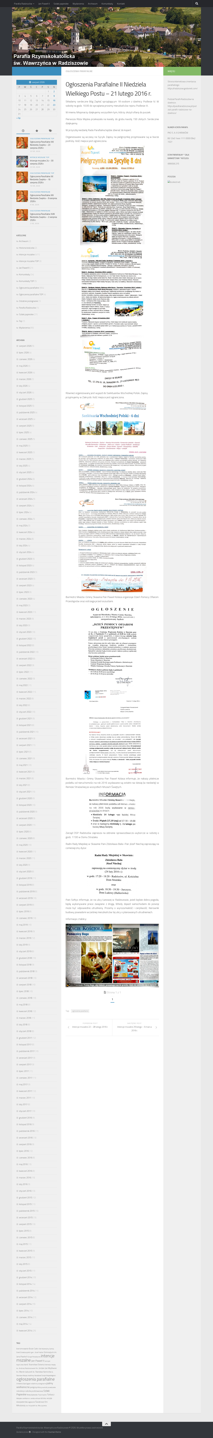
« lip (18, 118)
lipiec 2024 (24, 512)
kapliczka (19, 1364)
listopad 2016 (25, 1124)
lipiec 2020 (24, 831)
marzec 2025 (25, 459)
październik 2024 (26, 492)
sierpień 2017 (25, 1064)
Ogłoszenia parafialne (79, 71)
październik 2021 (26, 731)
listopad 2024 (25, 485)
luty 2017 (23, 1104)
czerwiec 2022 (25, 678)
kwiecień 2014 (25, 1330)
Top (20, 321)
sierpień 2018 (25, 984)
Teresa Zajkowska (32, 1395)
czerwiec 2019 (25, 918)
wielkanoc (26, 1398)
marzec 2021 (25, 778)
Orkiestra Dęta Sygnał (23, 1383)
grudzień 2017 (25, 1038)
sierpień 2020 (25, 825)
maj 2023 (23, 605)
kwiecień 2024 (25, 532)
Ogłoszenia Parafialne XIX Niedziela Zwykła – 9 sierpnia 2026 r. (43, 198)
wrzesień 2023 (25, 578)
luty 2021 (23, 785)
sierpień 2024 (25, 505)
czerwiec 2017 (25, 1077)
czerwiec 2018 (25, 998)
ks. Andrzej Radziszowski (25, 1368)
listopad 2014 (25, 1284)
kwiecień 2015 (25, 1250)
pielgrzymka (35, 1387)
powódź (44, 1387)
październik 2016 (26, 1131)
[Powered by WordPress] (30, 1432)
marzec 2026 (25, 379)
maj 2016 (23, 1164)
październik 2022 (26, 652)
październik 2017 (26, 1051)
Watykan (19, 1398)
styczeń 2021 (25, 791)
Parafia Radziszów (23, 3)
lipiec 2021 (24, 751)
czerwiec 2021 (25, 758)
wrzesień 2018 (25, 978)
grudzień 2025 (25, 399)
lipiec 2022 (24, 672)
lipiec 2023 (24, 592)
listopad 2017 (25, 1044)
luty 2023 (23, 625)
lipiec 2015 (24, 1230)
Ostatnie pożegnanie (28, 301)
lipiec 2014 (24, 1310)
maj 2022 (23, 685)
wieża (33, 1398)
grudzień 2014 (25, 1277)
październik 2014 (26, 1290)
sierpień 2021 (25, 745)
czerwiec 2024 (25, 519)
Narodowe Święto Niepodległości (45, 1375)
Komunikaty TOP (26, 281)
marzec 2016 (25, 1177)
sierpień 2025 (25, 425)
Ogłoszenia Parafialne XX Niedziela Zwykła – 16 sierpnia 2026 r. (41, 179)
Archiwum (93, 3)
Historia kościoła (26, 248)
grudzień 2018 (25, 958)
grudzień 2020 (25, 798)
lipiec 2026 (24, 352)
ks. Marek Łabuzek (24, 1371)
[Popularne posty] (36, 131)
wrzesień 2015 (25, 1217)
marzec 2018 (25, 1018)
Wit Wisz (43, 1398)
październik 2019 (26, 891)
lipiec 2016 (24, 1151)
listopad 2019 (25, 884)
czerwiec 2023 (25, 598)
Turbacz (50, 1394)
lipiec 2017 (24, 1071)
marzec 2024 (25, 539)
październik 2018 (26, 971)
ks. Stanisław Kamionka (42, 1371)
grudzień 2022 (25, 638)
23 (54, 105)
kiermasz (48, 1365)
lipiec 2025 (24, 432)
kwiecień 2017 (25, 1091)
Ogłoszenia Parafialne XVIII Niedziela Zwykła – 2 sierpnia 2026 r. (43, 217)
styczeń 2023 (25, 632)
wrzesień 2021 (25, 738)
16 (54, 100)
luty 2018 (23, 1024)
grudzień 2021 (25, 718)
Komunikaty (107, 3)
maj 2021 (23, 765)
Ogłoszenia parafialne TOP (42, 138)
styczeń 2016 (25, 1191)
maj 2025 (23, 445)
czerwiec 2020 (25, 838)
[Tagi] (50, 131)
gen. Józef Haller (37, 1352)
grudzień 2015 (25, 1197)
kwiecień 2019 (25, 931)
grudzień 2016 (25, 1117)
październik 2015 (26, 1211)
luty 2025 (23, 465)
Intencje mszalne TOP (39, 157)
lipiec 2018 (24, 991)
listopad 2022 (25, 645)
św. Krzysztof (30, 1405)
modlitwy (31, 1375)
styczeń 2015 (25, 1270)
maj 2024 (23, 525)
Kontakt (121, 3)
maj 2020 (23, 845)
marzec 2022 (25, 698)
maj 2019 (23, 924)
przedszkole (52, 1387)
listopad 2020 (25, 805)
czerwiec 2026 (25, 359)
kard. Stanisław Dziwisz (34, 1364)
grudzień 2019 (25, 878)
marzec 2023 (25, 618)
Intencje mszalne (27, 254)
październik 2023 (26, 572)
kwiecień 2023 (25, 612)
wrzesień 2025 (25, 419)
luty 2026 (23, 385)
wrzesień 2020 (25, 818)
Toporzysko (42, 1394)
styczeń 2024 (25, 552)
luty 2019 (23, 944)
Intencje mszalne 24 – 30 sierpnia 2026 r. (41, 162)
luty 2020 (23, 865)
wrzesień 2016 (25, 1137)
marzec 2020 (25, 858)
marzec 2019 (25, 938)
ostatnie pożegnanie (38, 1383)
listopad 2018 (25, 964)
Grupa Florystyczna (34, 1357)
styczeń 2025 (25, 472)
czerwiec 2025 (25, 439)
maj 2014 (23, 1324)
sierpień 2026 (25, 346)
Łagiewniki (31, 1402)
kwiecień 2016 (25, 1171)
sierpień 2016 (25, 1144)
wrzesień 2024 (25, 499)
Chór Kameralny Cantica (46, 1349)
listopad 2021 (25, 725)
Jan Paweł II (44, 3)
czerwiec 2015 (25, 1237)
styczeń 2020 (25, 871)
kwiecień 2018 (25, 1011)
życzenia (44, 1405)
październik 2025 (26, 412)
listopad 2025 (25, 405)
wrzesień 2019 (25, 898)
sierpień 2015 (25, 1224)
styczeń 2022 (25, 712)
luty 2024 (23, 545)
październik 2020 (26, 811)
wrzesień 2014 (25, 1297)
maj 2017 (23, 1084)
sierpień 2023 (25, 585)
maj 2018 (23, 1004)
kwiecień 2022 (25, 692)
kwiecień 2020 (25, 851)
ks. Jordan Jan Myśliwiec (46, 1368)
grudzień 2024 (25, 479)
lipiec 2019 (24, 911)
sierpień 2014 (25, 1304)
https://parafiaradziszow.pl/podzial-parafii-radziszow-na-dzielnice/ (182, 109)
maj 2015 (23, 1244)
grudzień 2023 (25, 558)
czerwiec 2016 (25, 1157)
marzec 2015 (25, 1257)
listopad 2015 (25, 1204)
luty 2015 (23, 1264)
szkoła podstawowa (34, 1391)
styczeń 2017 (25, 1111)
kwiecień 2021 (25, 771)
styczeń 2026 (25, 392)
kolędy (53, 1365)
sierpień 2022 (25, 665)
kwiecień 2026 (25, 372)
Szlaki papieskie (61, 3)
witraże (37, 1398)
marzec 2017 (25, 1097)
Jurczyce (47, 1361)
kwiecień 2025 (25, 452)
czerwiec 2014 (25, 1317)
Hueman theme (54, 1431)
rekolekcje (20, 1391)
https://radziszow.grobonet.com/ (183, 88)
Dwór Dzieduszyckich (23, 1352)
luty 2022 (23, 705)
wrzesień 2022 (25, 658)
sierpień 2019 (25, 904)
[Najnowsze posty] (23, 131)
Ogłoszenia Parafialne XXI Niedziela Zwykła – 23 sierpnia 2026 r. (42, 145)
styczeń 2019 (25, 951)
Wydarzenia (78, 3)
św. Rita (38, 1405)
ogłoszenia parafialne (80, 1011)
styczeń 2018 (25, 1031)
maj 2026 (23, 366)
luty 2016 (23, 1184)
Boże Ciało (33, 1348)
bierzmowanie (22, 1348)
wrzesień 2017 (25, 1057)
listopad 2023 (25, 565)
